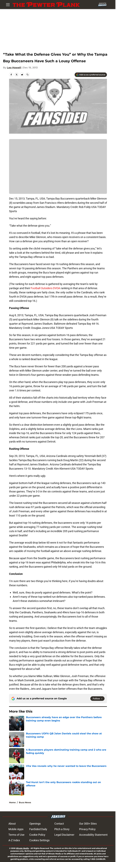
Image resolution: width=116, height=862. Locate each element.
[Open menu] (8, 4)
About (12, 823)
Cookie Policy (37, 834)
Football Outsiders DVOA (45, 288)
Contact (59, 823)
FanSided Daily (38, 829)
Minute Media (22, 848)
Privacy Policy (87, 829)
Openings (35, 823)
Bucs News (25, 802)
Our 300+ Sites (88, 823)
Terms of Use (16, 834)
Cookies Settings (39, 840)
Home (12, 802)
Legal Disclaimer (64, 834)
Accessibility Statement (93, 834)
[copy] (27, 74)
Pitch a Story (61, 829)
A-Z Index (14, 840)
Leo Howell (14, 67)
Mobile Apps (15, 829)
